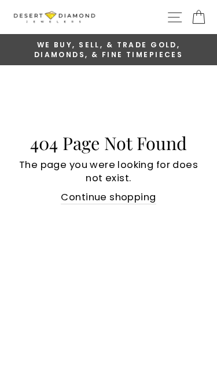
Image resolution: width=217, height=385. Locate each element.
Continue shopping (108, 197)
